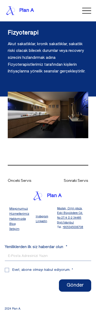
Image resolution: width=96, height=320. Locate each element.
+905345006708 (73, 227)
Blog (12, 224)
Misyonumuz (18, 208)
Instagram (42, 216)
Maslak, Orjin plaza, (70, 208)
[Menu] (86, 11)
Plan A (26, 10)
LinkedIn (41, 221)
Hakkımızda (17, 219)
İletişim (14, 229)
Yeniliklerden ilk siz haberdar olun (36, 247)
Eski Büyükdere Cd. (70, 213)
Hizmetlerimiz (19, 214)
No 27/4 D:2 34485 (69, 218)
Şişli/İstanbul (65, 223)
